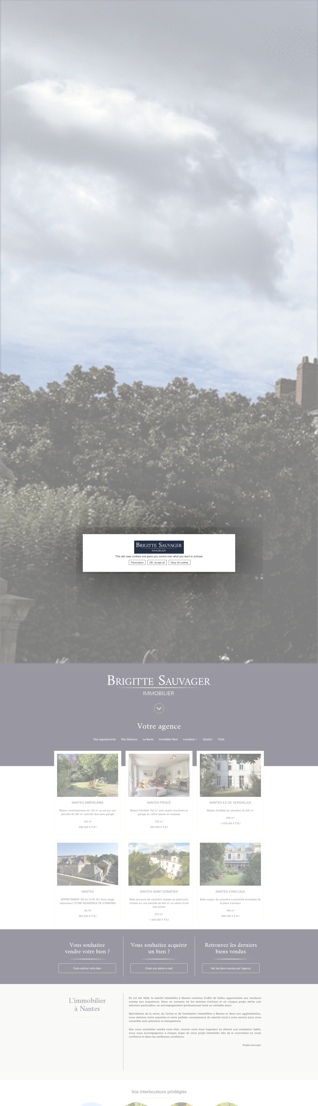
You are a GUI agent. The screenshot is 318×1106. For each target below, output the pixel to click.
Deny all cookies (179, 562)
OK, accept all (157, 562)
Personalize (137, 562)
